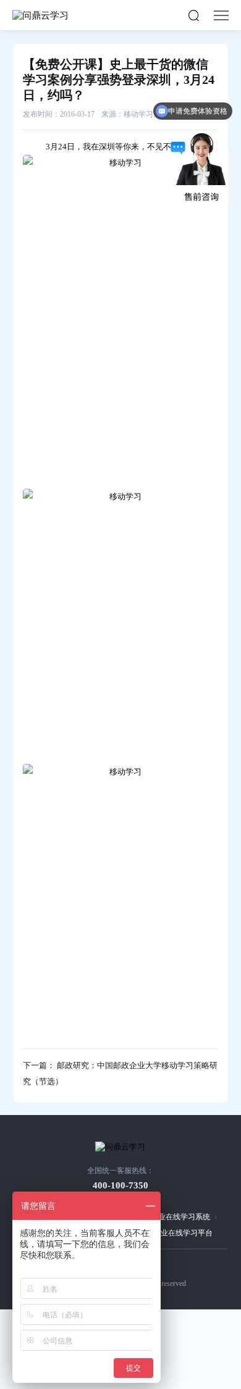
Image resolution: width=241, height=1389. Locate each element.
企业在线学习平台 (183, 1233)
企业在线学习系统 (180, 1217)
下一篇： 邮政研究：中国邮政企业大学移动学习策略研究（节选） (120, 1073)
